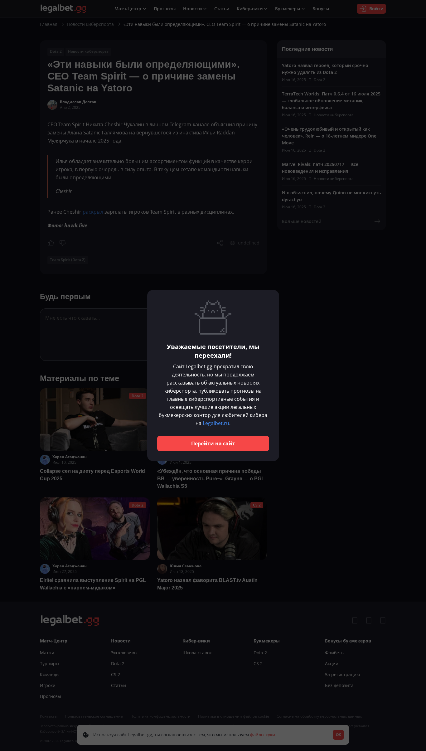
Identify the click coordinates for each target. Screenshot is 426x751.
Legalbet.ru (216, 423)
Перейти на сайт (213, 443)
